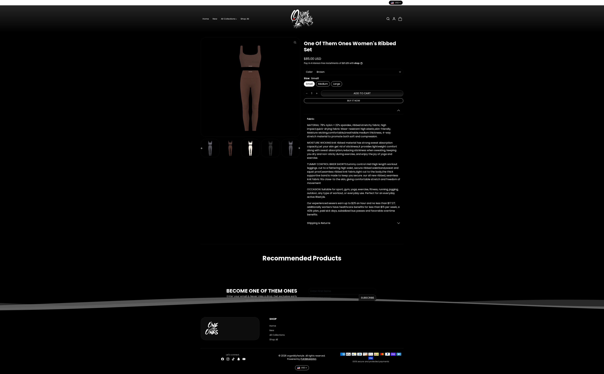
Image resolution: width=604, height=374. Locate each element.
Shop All (245, 18)
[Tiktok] (214, 2)
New (215, 18)
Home (206, 18)
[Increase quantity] (317, 93)
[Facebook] (203, 2)
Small (309, 84)
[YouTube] (224, 2)
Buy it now (353, 100)
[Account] (394, 18)
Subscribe (367, 298)
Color (309, 72)
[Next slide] (299, 148)
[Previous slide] (201, 148)
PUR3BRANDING (308, 359)
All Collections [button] (228, 18)
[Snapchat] (219, 2)
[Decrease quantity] (307, 93)
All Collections (277, 335)
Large (336, 84)
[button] (388, 18)
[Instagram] (208, 2)
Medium (323, 84)
